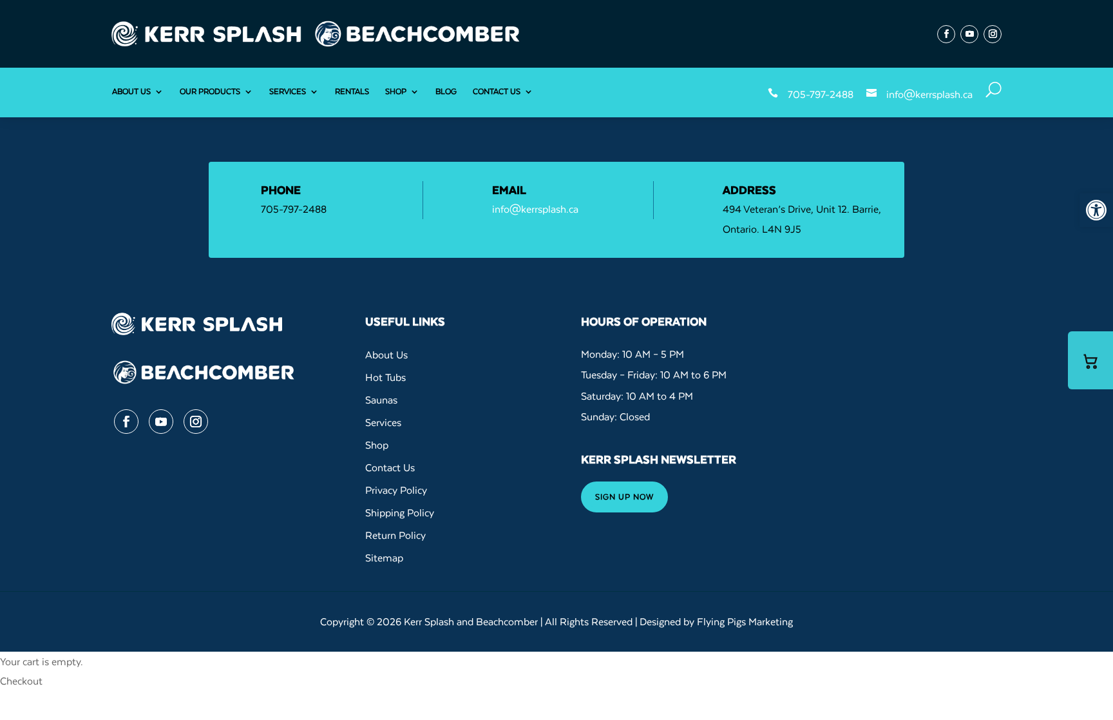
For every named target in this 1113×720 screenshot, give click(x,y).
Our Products (210, 91)
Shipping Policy (399, 512)
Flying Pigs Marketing (745, 621)
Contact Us (496, 91)
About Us (131, 91)
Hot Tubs (385, 377)
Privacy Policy (396, 490)
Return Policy (395, 535)
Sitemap (384, 557)
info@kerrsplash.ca (929, 94)
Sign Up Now (624, 496)
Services (287, 91)
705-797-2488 (820, 94)
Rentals (352, 91)
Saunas (381, 399)
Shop (395, 91)
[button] (1096, 210)
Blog (446, 91)
